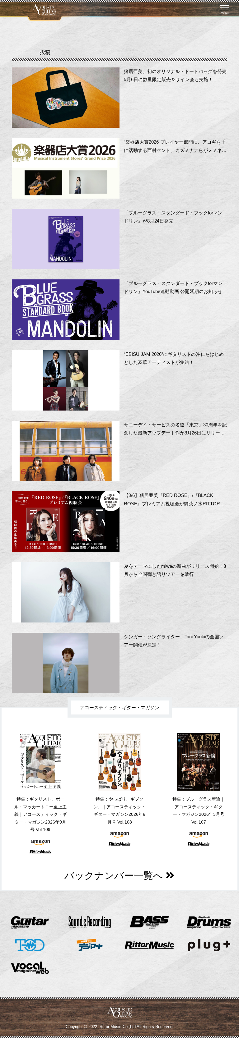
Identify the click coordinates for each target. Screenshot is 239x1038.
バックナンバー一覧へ (115, 875)
